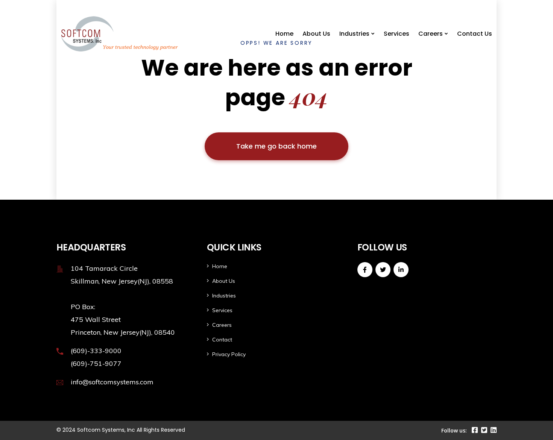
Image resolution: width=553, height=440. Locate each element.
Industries (354, 33)
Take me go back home (276, 146)
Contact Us (474, 33)
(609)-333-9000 (96, 350)
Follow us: (454, 430)
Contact (222, 339)
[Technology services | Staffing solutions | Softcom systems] (95, 33)
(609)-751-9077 (96, 363)
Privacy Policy (229, 354)
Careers (430, 33)
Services (396, 33)
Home (284, 33)
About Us (316, 33)
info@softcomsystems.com (112, 382)
